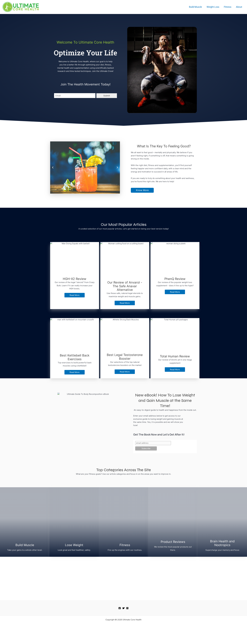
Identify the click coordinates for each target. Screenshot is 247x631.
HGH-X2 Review (74, 279)
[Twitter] (123, 608)
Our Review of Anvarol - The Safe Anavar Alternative (124, 286)
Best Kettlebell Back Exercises (74, 357)
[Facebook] (119, 608)
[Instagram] (127, 608)
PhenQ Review (175, 279)
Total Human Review (175, 356)
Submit (106, 95)
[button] (52, 167)
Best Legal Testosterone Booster (125, 356)
